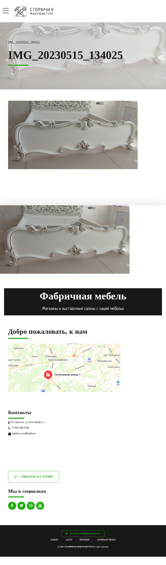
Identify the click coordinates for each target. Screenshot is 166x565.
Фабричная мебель (83, 296)
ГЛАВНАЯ (54, 540)
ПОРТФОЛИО (84, 540)
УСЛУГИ (69, 540)
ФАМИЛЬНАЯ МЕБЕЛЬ (106, 540)
